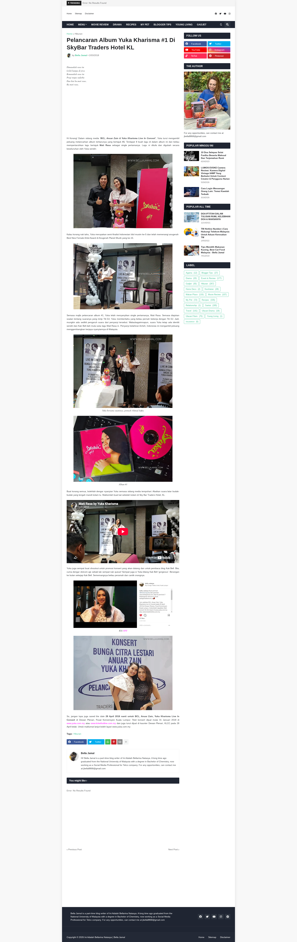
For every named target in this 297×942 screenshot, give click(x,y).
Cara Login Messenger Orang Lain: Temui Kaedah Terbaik (215, 191)
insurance (192, 321)
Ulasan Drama (211, 311)
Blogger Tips (210, 273)
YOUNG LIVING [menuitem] (184, 24)
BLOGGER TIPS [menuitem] (162, 24)
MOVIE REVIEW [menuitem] (100, 24)
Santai (211, 305)
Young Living (214, 316)
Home (69, 14)
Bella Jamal (87, 753)
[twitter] (220, 13)
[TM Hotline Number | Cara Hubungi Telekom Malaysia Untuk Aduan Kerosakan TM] (191, 232)
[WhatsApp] (107, 741)
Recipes (208, 300)
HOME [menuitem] (70, 24)
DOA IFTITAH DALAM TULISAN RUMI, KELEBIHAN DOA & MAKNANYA (215, 216)
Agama (191, 273)
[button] (221, 25)
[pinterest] (227, 916)
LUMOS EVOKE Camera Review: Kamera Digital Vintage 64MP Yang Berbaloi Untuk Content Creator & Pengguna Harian (215, 173)
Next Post (173, 849)
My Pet (191, 300)
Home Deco (193, 289)
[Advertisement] (123, 111)
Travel (191, 311)
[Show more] (126, 741)
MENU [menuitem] (81, 24)
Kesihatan (212, 289)
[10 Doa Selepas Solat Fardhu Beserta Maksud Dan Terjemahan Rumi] (191, 156)
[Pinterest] (113, 741)
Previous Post (75, 849)
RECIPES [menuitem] (131, 24)
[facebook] (216, 13)
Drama (191, 278)
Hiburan (78, 34)
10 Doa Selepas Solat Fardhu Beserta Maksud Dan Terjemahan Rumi (213, 155)
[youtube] (225, 13)
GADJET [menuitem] (201, 24)
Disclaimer (89, 14)
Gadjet (191, 284)
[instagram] (229, 13)
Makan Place (195, 294)
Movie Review (217, 294)
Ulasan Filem (194, 316)
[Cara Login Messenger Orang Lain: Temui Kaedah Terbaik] (191, 192)
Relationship (193, 305)
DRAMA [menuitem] (117, 24)
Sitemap (78, 14)
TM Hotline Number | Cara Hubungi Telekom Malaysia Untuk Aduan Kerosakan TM (215, 233)
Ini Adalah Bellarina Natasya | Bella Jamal (104, 937)
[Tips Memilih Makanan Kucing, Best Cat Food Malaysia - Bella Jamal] (191, 251)
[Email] (120, 741)
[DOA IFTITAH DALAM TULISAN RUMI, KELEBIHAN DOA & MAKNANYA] (191, 217)
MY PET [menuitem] (145, 24)
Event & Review (211, 278)
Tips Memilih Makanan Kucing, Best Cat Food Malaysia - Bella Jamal (213, 250)
